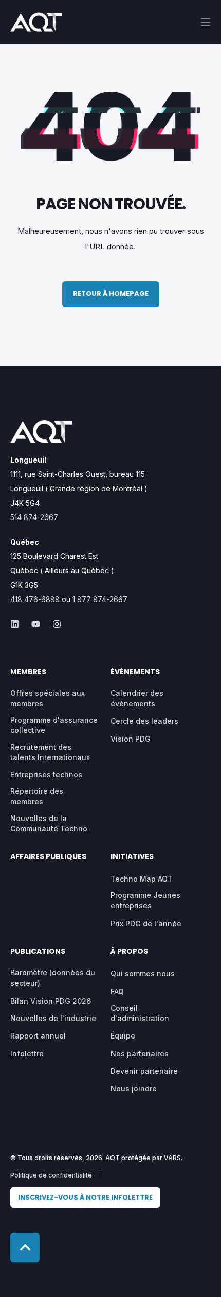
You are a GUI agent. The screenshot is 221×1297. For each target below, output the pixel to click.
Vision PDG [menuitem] (130, 738)
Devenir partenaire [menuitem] (144, 1071)
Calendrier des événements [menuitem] (136, 698)
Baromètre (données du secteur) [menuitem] (52, 977)
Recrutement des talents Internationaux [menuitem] (50, 752)
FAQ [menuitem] (117, 991)
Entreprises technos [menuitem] (46, 774)
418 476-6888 (35, 599)
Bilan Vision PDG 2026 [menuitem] (50, 1000)
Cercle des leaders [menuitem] (144, 720)
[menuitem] (85, 1197)
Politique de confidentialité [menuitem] (51, 1175)
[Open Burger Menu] (205, 22)
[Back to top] (25, 1247)
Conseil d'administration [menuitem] (139, 1013)
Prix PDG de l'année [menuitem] (145, 923)
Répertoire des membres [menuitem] (36, 796)
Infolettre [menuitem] (27, 1053)
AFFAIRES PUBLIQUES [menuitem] (48, 857)
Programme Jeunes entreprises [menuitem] (145, 900)
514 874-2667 (34, 517)
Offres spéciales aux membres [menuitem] (47, 698)
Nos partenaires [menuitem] (139, 1053)
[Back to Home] (36, 25)
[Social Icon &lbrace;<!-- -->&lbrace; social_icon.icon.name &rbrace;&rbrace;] (17, 624)
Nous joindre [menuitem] (133, 1088)
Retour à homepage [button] (111, 293)
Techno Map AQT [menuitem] (141, 878)
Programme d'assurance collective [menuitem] (54, 724)
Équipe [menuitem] (122, 1035)
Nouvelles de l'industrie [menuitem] (53, 1018)
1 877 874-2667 (99, 599)
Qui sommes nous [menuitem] (142, 973)
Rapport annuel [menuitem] (38, 1035)
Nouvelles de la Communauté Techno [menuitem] (48, 823)
